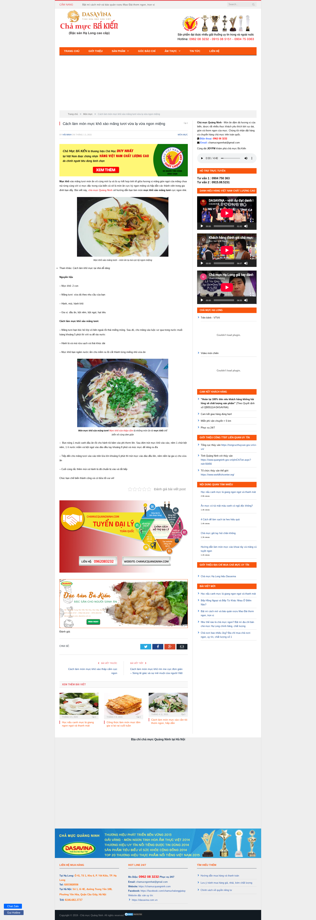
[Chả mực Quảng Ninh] (89, 22)
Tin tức (195, 51)
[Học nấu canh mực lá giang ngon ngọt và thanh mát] (79, 705)
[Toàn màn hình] (252, 220)
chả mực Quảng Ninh (100, 190)
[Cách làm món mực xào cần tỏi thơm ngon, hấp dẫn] (168, 704)
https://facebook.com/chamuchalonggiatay (163, 890)
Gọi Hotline (13, 912)
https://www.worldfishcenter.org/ (217, 474)
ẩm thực (171, 51)
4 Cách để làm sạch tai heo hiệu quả (220, 519)
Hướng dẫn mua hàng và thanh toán (220, 875)
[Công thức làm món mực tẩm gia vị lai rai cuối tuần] (123, 705)
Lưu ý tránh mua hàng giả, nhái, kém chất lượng (226, 882)
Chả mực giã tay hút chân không (218, 533)
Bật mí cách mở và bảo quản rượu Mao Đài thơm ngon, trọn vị (118, 4)
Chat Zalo (13, 906)
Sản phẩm (118, 51)
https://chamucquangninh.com (155, 886)
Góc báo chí (146, 51)
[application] (227, 213)
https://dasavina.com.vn (144, 900)
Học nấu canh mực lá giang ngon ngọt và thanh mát (228, 492)
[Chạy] (202, 226)
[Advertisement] (158, 82)
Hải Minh (67, 135)
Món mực (183, 135)
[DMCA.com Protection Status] (133, 915)
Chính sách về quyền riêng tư (216, 890)
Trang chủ (71, 51)
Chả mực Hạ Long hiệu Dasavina (218, 576)
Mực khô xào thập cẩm (121, 430)
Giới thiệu (96, 51)
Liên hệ (214, 51)
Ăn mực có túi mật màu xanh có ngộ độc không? (227, 505)
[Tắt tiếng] (246, 226)
